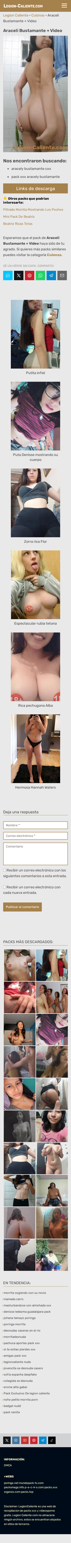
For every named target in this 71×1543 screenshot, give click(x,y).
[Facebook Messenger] (8, 275)
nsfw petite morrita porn (21, 1399)
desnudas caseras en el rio (22, 1330)
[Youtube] (25, 1440)
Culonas (38, 15)
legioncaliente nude (17, 1362)
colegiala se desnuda (18, 1381)
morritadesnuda (15, 1337)
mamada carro (13, 1299)
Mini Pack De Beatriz (19, 217)
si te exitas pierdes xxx (19, 1349)
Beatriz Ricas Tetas (18, 224)
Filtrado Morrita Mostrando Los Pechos (33, 209)
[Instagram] (16, 1440)
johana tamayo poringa (20, 1318)
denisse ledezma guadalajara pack (27, 1311)
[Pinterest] (29, 275)
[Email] (62, 275)
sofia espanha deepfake (20, 1374)
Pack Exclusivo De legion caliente (27, 1393)
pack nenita (12, 1412)
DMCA (8, 1465)
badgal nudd (12, 1406)
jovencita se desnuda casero (23, 1368)
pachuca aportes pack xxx (22, 1343)
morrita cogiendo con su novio (25, 1293)
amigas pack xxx (15, 1355)
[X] (18, 275)
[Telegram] (51, 275)
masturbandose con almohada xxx (27, 1305)
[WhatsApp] (40, 275)
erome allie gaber (15, 1387)
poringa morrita (14, 1324)
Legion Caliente (15, 15)
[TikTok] (52, 1440)
